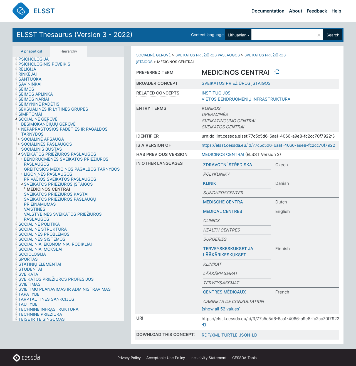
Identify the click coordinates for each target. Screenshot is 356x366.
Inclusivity (209, 357)
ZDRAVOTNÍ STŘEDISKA (227, 164)
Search (333, 35)
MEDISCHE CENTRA (223, 202)
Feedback (317, 11)
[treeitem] (36, 59)
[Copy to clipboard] (276, 72)
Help (336, 11)
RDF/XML (211, 335)
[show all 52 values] (221, 309)
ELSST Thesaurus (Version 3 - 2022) (75, 35)
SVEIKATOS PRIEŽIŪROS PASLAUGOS (207, 55)
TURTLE (229, 335)
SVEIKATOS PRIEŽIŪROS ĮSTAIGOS (236, 83)
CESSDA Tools (244, 357)
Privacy (129, 357)
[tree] (68, 189)
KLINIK (209, 183)
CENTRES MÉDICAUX (224, 292)
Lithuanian (237, 35)
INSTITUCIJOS (216, 93)
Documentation (268, 11)
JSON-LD (248, 335)
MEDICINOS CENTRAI (223, 154)
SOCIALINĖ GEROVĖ (153, 55)
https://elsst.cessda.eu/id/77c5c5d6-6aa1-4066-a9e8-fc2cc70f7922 (268, 145)
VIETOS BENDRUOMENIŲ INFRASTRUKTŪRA (246, 99)
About (295, 11)
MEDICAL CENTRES (222, 211)
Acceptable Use (165, 357)
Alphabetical (31, 51)
